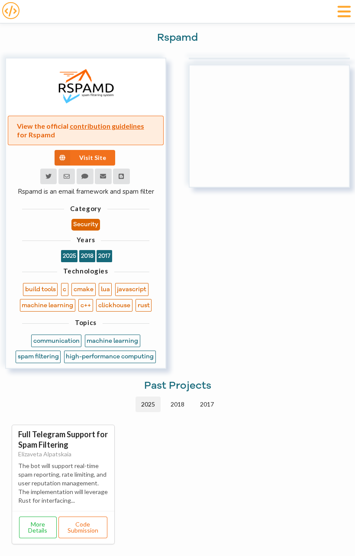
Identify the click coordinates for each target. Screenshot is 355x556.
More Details (37, 527)
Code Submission (83, 527)
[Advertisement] (269, 126)
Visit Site (92, 157)
